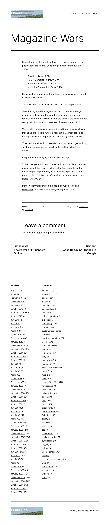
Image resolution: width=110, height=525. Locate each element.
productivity (47, 408)
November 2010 (18, 305)
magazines (83, 206)
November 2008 (18, 393)
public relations (49, 411)
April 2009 (15, 375)
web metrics (47, 466)
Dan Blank (29, 209)
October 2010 (17, 309)
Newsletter (84, 13)
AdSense (46, 290)
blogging (46, 305)
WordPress (94, 510)
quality (45, 419)
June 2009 (15, 367)
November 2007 (18, 437)
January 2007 (17, 474)
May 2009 (15, 371)
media (44, 371)
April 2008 (15, 419)
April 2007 (15, 463)
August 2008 (16, 404)
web (44, 463)
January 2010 (17, 342)
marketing (46, 364)
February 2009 (17, 382)
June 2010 (15, 323)
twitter (45, 448)
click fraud (46, 320)
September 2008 (18, 400)
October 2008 (17, 397)
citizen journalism (50, 316)
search (45, 426)
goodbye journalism (51, 338)
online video (47, 393)
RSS (44, 422)
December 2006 (18, 477)
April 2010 (15, 331)
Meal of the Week (50, 367)
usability (45, 455)
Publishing (46, 415)
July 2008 (15, 408)
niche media (47, 389)
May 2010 (15, 327)
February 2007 (17, 470)
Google (45, 342)
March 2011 (16, 294)
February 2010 (17, 338)
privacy (45, 404)
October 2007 (17, 441)
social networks (49, 437)
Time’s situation (60, 104)
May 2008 (15, 415)
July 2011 (15, 290)
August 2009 (16, 360)
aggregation (47, 298)
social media (47, 433)
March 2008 (16, 422)
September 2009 (18, 356)
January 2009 (17, 386)
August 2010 (16, 316)
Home (96, 13)
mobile (45, 375)
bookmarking (48, 309)
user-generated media (52, 459)
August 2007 (16, 448)
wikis (44, 477)
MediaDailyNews (33, 97)
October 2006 (17, 485)
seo (43, 430)
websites (46, 470)
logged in (40, 232)
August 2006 (16, 492)
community (47, 323)
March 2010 (16, 334)
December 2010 (18, 301)
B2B (44, 301)
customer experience (51, 331)
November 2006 (18, 481)
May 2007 (15, 459)
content (45, 327)
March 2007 (16, 466)
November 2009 (18, 349)
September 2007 (18, 444)
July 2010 (15, 320)
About (73, 13)
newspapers (47, 386)
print (44, 400)
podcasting (47, 397)
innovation (47, 345)
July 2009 (15, 364)
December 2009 (18, 345)
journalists (46, 353)
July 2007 (15, 452)
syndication (47, 441)
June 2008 (15, 411)
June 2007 (15, 455)
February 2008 (17, 426)
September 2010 (18, 312)
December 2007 (18, 433)
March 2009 (16, 378)
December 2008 (18, 389)
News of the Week (50, 382)
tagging (45, 444)
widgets (45, 474)
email (44, 334)
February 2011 (17, 298)
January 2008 (17, 430)
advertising (47, 294)
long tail (45, 356)
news (44, 378)
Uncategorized (48, 452)
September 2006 (18, 488)
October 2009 (17, 353)
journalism (46, 349)
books (45, 312)
